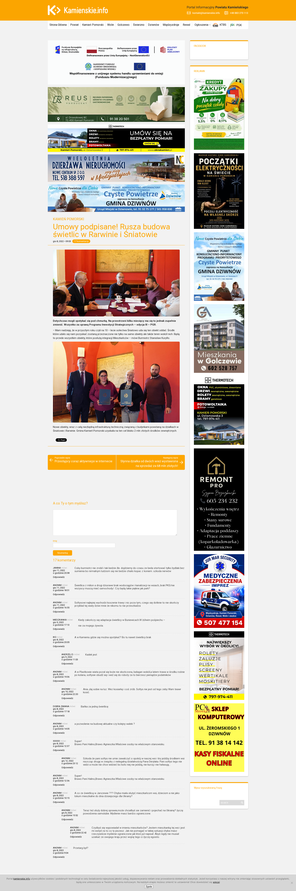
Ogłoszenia (201, 24)
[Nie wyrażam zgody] (291, 882)
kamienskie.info (21, 878)
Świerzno (138, 24)
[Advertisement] (116, 487)
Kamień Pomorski (93, 24)
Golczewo (124, 24)
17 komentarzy (81, 241)
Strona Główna (58, 24)
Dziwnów (153, 24)
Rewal (186, 24)
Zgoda (149, 886)
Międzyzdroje (171, 24)
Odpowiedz (59, 577)
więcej (216, 882)
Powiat (74, 24)
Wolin (110, 24)
